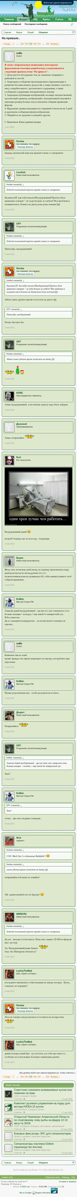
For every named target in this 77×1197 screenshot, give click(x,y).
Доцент (20, 712)
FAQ (35, 19)
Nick (18, 837)
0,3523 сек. (25, 1186)
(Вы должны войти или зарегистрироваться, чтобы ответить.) (47, 1073)
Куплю (33, 1096)
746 (34, 44)
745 (30, 44)
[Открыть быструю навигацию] (73, 32)
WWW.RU (21, 914)
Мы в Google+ (26, 1193)
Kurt (18, 457)
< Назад (6, 44)
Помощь (65, 1177)
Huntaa (20, 141)
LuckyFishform (20, 1109)
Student (17, 1136)
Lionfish (20, 172)
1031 (47, 44)
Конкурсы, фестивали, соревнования (47, 1126)
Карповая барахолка (41, 1136)
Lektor (17, 1096)
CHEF (16, 1126)
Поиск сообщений (12, 24)
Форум (23, 19)
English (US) (7, 1177)
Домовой (21, 424)
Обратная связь (52, 1177)
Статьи (59, 19)
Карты (46, 19)
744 (26, 44)
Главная (9, 19)
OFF (18, 223)
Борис (19, 558)
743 (21, 44)
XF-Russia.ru (15, 1184)
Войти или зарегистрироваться (58, 3)
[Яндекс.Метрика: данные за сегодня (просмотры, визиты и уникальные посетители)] (41, 1192)
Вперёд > (55, 44)
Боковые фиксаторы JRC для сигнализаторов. (42, 1133)
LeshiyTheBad (24, 970)
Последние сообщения (36, 24)
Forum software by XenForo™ (14, 1181)
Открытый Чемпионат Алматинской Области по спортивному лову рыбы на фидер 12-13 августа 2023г (41, 1120)
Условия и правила (67, 1181)
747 (39, 44)
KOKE (19, 393)
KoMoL (20, 599)
